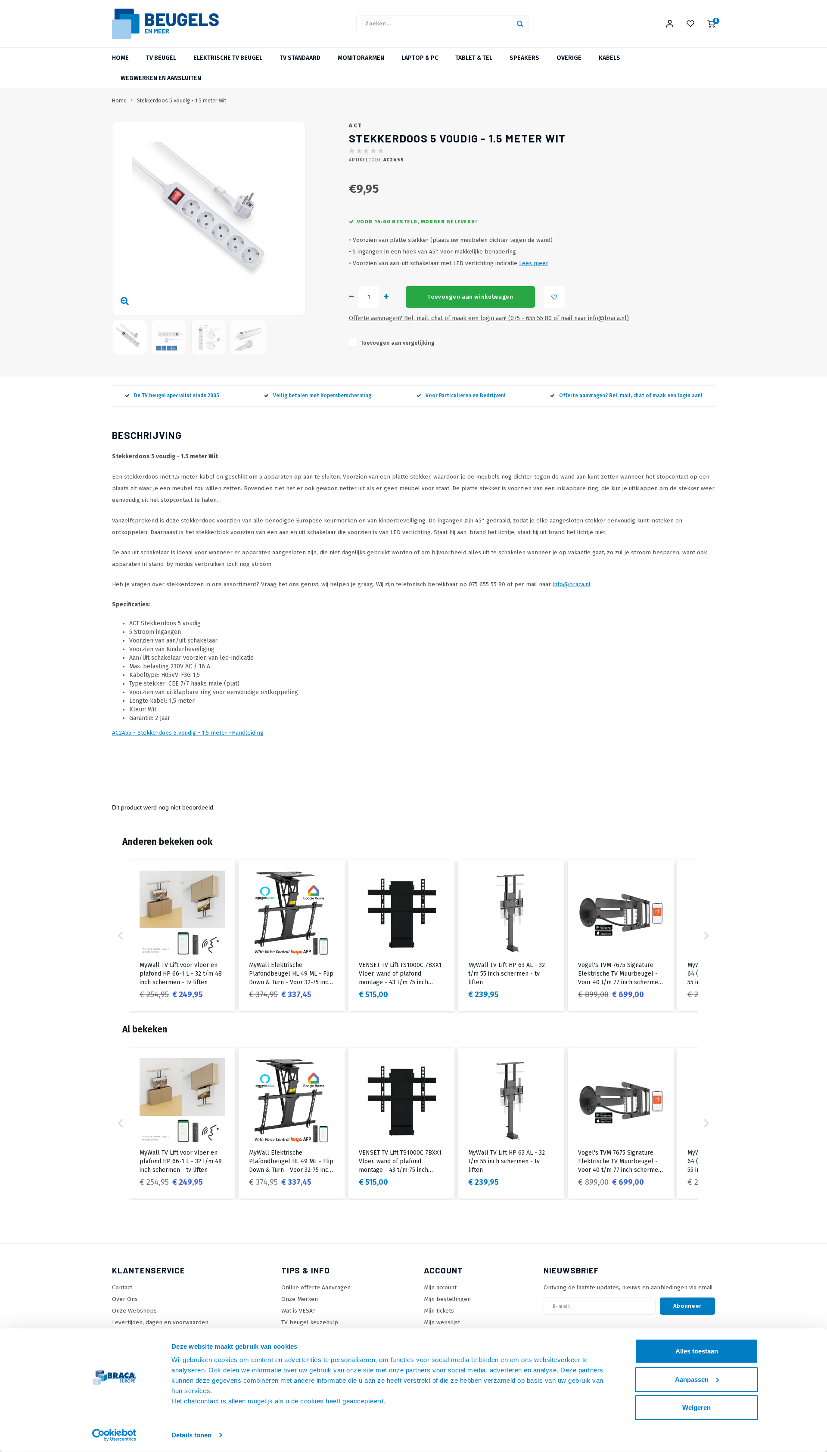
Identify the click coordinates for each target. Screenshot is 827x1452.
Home (120, 58)
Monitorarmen (361, 58)
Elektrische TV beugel (227, 58)
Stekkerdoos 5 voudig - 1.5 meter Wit (181, 100)
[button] (120, 936)
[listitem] (182, 935)
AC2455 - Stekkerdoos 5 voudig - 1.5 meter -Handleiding (188, 732)
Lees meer (533, 263)
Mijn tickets (439, 1310)
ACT (356, 125)
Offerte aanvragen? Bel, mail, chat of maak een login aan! (630, 395)
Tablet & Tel (473, 58)
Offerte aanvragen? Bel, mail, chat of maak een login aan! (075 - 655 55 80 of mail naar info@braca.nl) (489, 318)
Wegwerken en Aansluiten (161, 78)
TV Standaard (300, 58)
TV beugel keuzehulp (309, 1322)
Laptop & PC (419, 58)
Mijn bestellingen (447, 1299)
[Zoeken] (520, 23)
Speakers (524, 58)
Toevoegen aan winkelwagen (470, 296)
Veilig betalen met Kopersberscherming (322, 395)
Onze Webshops (134, 1310)
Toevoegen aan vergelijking (398, 343)
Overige (569, 58)
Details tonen (191, 1435)
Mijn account (440, 1287)
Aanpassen (692, 1379)
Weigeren (696, 1407)
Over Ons (125, 1299)
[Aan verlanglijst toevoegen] (554, 297)
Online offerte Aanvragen (316, 1287)
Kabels (609, 58)
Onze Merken (299, 1299)
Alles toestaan (696, 1351)
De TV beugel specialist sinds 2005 (176, 395)
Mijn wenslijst (442, 1322)
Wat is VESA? (298, 1310)
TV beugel (161, 58)
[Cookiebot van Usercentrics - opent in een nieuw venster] (114, 1435)
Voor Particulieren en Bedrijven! (465, 395)
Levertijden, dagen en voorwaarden (160, 1322)
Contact (122, 1287)
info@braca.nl (572, 584)
